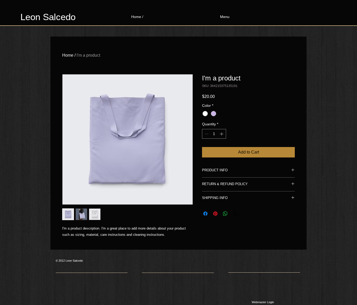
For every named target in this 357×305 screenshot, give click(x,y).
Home (67, 55)
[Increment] (222, 133)
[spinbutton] (214, 133)
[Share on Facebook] (205, 213)
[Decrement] (206, 133)
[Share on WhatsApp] (225, 213)
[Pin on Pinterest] (215, 213)
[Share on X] (235, 213)
